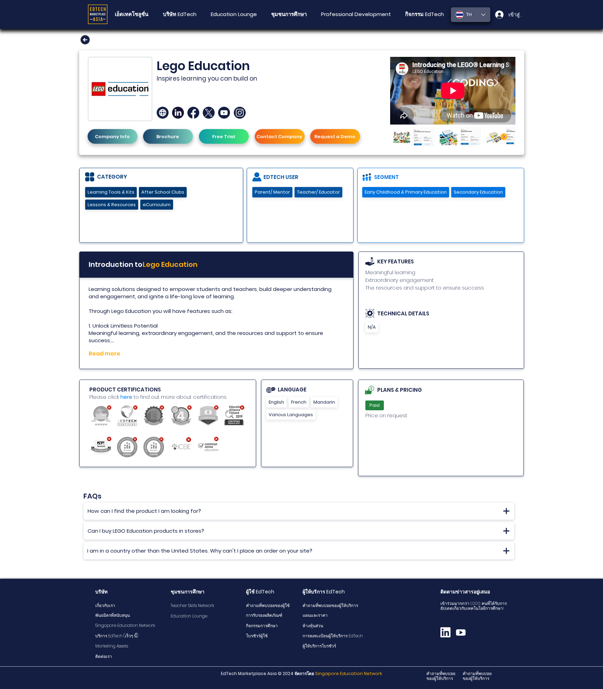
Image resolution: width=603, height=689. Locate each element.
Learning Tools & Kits (111, 192)
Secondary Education (478, 192)
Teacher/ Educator (318, 192)
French (298, 402)
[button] (289, 14)
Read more (104, 354)
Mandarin (324, 402)
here (126, 396)
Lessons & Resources (112, 204)
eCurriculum (157, 204)
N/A (372, 327)
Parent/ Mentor (272, 192)
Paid (375, 405)
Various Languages (291, 414)
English (276, 402)
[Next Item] (503, 136)
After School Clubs (162, 192)
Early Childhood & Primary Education (406, 192)
